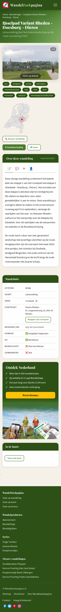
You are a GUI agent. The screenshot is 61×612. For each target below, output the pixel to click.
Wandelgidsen (10, 528)
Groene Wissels (10, 546)
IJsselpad (29, 300)
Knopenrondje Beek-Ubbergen (18, 572)
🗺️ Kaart (34, 147)
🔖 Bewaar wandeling (15, 139)
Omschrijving (9, 169)
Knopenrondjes (10, 550)
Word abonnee (31, 395)
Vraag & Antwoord (22, 600)
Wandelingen (15, 14)
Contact (6, 600)
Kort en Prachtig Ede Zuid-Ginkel (19, 568)
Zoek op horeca (10, 506)
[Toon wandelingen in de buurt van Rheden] (22, 119)
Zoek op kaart (9, 502)
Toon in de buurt (14, 458)
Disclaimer (19, 594)
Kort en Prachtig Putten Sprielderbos (21, 577)
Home (5, 14)
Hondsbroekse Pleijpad (14, 564)
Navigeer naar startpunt (38, 319)
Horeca (24, 169)
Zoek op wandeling (12, 498)
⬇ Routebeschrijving (14, 147)
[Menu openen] (55, 5)
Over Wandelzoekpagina (40, 594)
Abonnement (9, 520)
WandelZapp (9, 524)
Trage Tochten (10, 542)
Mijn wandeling (31, 169)
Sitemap (7, 594)
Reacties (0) (17, 169)
